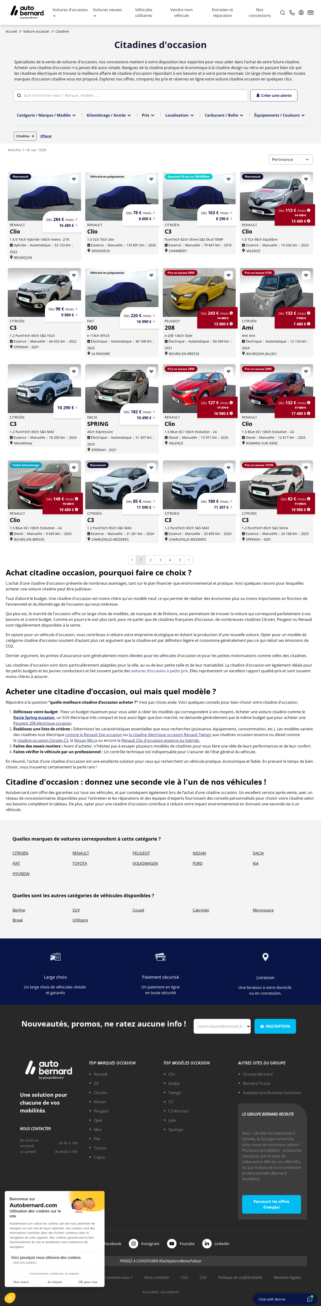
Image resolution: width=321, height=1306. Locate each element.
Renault (101, 1074)
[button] (10, 1298)
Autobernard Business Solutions (272, 1092)
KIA (256, 863)
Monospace (263, 910)
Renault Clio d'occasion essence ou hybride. (160, 740)
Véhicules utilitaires (143, 12)
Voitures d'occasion (70, 9)
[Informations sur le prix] (76, 225)
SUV (76, 910)
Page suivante (191, 560)
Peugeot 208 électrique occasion (42, 723)
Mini (97, 1129)
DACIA (258, 853)
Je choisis (54, 1282)
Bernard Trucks (257, 1083)
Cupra (99, 1157)
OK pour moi (87, 1282)
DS (96, 1083)
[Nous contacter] (310, 13)
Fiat (97, 1138)
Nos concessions (260, 12)
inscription (278, 1026)
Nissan (100, 1101)
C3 (170, 1101)
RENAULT (80, 853)
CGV (203, 1277)
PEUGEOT (141, 853)
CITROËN (20, 853)
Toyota (100, 1148)
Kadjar (174, 1083)
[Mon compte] (301, 12)
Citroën (100, 1092)
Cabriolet (201, 910)
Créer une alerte (276, 95)
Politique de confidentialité (240, 1277)
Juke (172, 1120)
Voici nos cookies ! (25, 1262)
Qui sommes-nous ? (116, 1277)
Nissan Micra (85, 740)
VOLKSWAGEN (145, 863)
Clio (171, 1074)
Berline (19, 910)
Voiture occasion (36, 31)
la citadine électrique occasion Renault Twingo (170, 734)
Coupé (138, 910)
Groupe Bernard (258, 1074)
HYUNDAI (21, 873)
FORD (198, 863)
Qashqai (175, 1129)
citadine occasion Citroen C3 (42, 740)
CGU (184, 1277)
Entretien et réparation (222, 12)
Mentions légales (287, 1277)
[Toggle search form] (282, 12)
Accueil (11, 31)
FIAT (16, 863)
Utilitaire (80, 920)
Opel (98, 1120)
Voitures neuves (107, 9)
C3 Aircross (178, 1111)
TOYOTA (79, 863)
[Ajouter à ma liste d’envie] (74, 179)
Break (18, 920)
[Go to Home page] (27, 12)
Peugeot (101, 1111)
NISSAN (199, 853)
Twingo (174, 1092)
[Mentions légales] (76, 219)
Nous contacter (156, 1277)
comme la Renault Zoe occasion (93, 734)
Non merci (21, 1282)
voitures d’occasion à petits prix (159, 670)
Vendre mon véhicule (181, 12)
